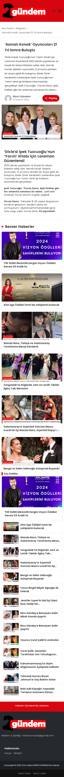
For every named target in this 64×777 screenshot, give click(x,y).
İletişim (18, 753)
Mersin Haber (24, 773)
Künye (8, 753)
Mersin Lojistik (39, 773)
